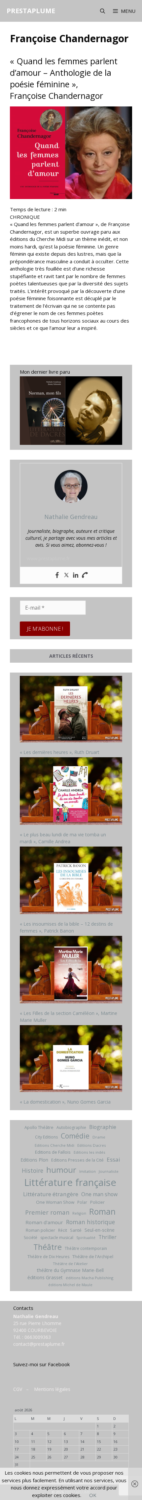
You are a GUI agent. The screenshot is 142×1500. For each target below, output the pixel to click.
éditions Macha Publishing (89, 1277)
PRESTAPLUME (31, 10)
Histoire (32, 1170)
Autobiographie (71, 1127)
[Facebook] (57, 575)
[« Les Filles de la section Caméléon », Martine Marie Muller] (71, 970)
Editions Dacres (91, 1145)
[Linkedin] (76, 575)
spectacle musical (56, 1237)
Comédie (75, 1135)
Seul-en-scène (100, 1230)
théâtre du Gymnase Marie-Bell (70, 1270)
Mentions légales (52, 1389)
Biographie (102, 1127)
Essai (113, 1159)
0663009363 (37, 1337)
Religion (79, 1213)
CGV (17, 1389)
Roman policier (40, 1230)
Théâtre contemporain (86, 1248)
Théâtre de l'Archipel (92, 1256)
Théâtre (47, 1247)
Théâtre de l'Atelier (70, 1263)
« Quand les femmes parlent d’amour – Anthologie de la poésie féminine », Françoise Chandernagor (64, 78)
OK (92, 1495)
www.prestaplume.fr (48, 558)
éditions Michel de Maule (70, 1285)
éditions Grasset (45, 1277)
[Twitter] (66, 575)
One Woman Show (55, 1202)
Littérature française (70, 1182)
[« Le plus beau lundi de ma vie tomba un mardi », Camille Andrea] (71, 791)
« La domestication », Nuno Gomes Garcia (65, 1102)
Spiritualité (85, 1237)
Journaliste (109, 1171)
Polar (82, 1202)
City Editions (46, 1137)
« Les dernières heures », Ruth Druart (59, 752)
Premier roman (47, 1212)
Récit (62, 1230)
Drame (98, 1137)
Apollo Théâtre (38, 1127)
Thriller (107, 1237)
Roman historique (90, 1222)
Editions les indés (89, 1152)
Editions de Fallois (53, 1152)
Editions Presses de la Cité (77, 1160)
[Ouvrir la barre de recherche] (102, 11)
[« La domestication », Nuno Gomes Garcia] (71, 1059)
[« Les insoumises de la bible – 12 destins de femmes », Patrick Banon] (71, 881)
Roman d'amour (44, 1222)
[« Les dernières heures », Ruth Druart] (71, 710)
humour (61, 1169)
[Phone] (85, 575)
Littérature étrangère (50, 1194)
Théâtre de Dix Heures (48, 1256)
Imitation (87, 1171)
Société (30, 1237)
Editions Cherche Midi (54, 1145)
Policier (97, 1202)
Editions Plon (34, 1160)
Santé (76, 1230)
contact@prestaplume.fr (39, 1344)
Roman (102, 1211)
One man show (99, 1194)
